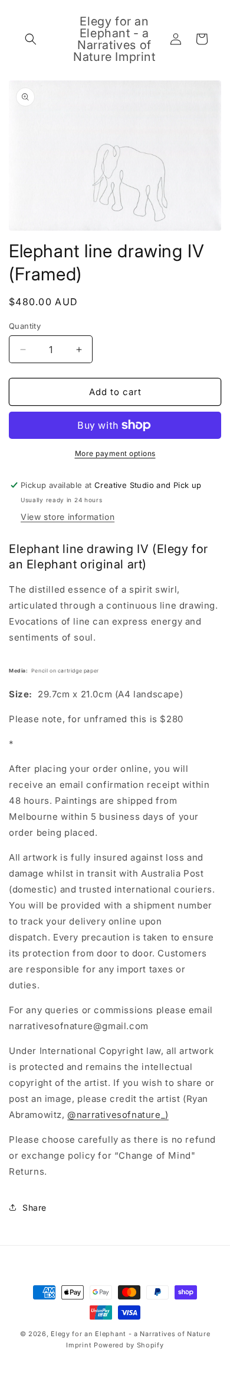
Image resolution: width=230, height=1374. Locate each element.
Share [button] (34, 1207)
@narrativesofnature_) (118, 1114)
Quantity (25, 326)
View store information (67, 517)
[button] (31, 39)
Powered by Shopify (129, 1345)
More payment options (115, 453)
